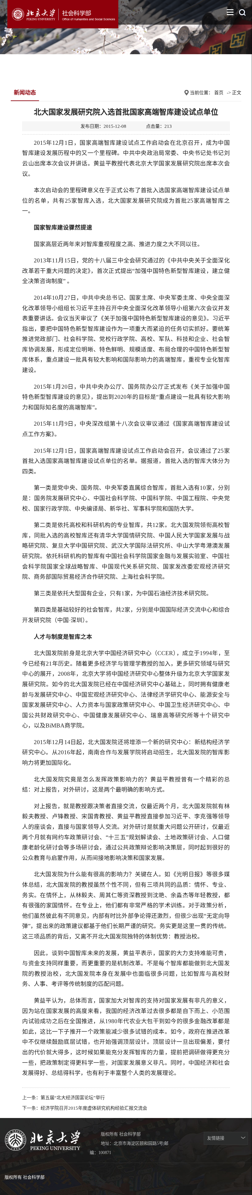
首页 (218, 92)
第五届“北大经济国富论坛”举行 (73, 1097)
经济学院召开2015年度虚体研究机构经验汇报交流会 (94, 1108)
